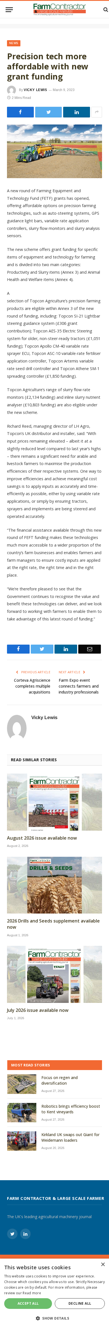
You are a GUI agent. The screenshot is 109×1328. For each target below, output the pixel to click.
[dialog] (54, 1293)
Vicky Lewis (35, 90)
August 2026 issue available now (42, 838)
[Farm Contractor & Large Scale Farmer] (59, 9)
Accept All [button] (28, 1303)
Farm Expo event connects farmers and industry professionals (79, 686)
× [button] (103, 1265)
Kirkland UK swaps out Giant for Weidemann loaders (70, 1137)
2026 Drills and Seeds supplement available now (53, 924)
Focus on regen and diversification (59, 1080)
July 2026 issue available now (37, 1010)
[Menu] (9, 9)
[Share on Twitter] (20, 112)
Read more (32, 1293)
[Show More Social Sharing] (96, 112)
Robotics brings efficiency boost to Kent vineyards (70, 1108)
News (13, 43)
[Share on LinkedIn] (76, 112)
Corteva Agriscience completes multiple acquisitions (32, 686)
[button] (54, 1318)
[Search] (105, 9)
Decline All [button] (79, 1303)
